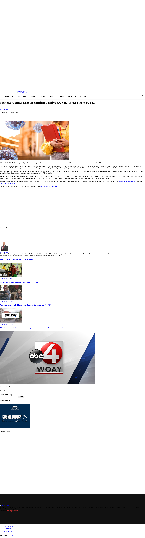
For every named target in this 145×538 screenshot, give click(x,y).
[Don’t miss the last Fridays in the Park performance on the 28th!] (11, 299)
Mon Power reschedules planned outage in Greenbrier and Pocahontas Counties (32, 328)
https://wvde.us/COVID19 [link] (48, 186)
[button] (142, 96)
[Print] (32, 116)
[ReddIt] (53, 116)
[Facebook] (18, 116)
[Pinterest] (46, 116)
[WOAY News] (22, 92)
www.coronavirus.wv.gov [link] (127, 181)
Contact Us (7, 528)
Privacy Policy (8, 526)
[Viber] (60, 116)
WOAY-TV (11, 535)
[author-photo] (4, 250)
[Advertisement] (40, 208)
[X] (25, 116)
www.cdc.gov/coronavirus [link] (8, 183)
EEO (5, 530)
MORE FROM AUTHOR (25, 259)
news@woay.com (13, 511)
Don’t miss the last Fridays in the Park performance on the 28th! (26, 305)
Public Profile (8, 532)
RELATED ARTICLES (8, 259)
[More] (67, 116)
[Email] (39, 116)
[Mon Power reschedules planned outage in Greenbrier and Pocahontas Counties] (11, 322)
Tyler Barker (4, 109)
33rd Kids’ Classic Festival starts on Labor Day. (19, 282)
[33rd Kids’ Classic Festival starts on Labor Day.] (11, 277)
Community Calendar (6, 278)
